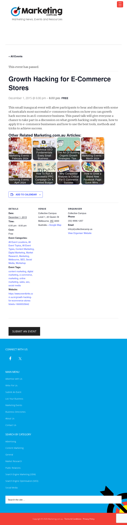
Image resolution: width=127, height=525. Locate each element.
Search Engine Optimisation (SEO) (21, 480)
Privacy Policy (88, 519)
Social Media (11, 487)
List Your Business (14, 398)
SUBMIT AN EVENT (24, 331)
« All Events (15, 56)
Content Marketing (25, 248)
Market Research (13, 461)
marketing (13, 278)
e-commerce (26, 274)
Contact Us (10, 425)
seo (27, 281)
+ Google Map (54, 224)
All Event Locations (18, 242)
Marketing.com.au (62, 13)
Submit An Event (13, 392)
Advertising (10, 441)
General (9, 454)
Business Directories (15, 411)
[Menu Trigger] (120, 4)
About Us (9, 418)
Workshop (21, 263)
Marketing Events (13, 405)
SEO (22, 259)
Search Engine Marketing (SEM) (20, 474)
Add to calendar (26, 194)
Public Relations (13, 467)
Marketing (24, 256)
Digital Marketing (17, 252)
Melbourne (14, 259)
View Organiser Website (80, 233)
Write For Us (11, 385)
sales (22, 281)
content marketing (17, 271)
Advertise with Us (13, 378)
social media (15, 285)
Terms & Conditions (72, 519)
